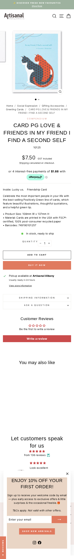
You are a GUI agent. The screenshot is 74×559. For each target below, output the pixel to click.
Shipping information (37, 298)
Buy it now (37, 265)
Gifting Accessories (53, 105)
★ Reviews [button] (3, 548)
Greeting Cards (15, 109)
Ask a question (37, 305)
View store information (20, 286)
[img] (37, 451)
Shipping (24, 163)
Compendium (37, 118)
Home (9, 105)
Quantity (30, 241)
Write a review (37, 338)
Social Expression (27, 105)
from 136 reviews (35, 455)
